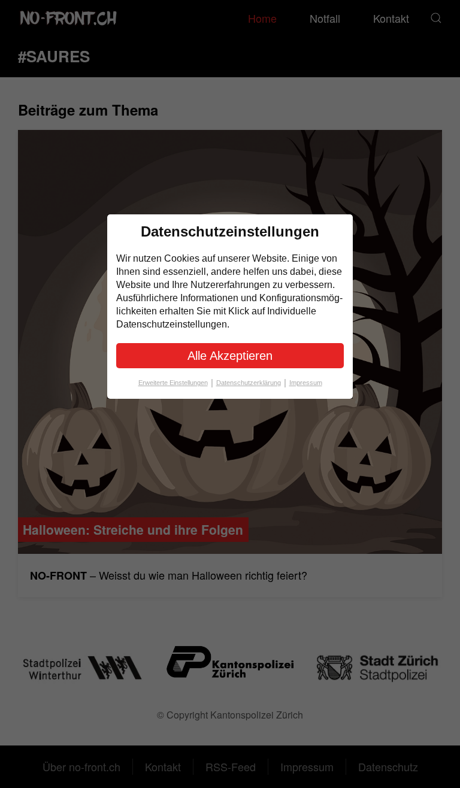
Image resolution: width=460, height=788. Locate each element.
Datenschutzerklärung (251, 382)
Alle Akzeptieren (230, 355)
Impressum (305, 382)
